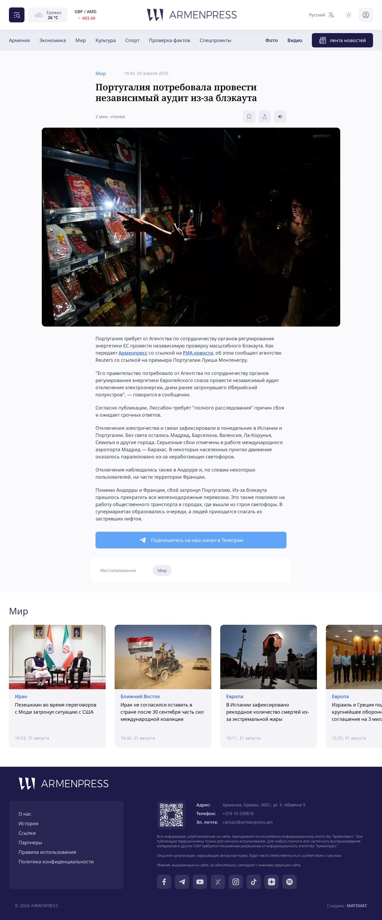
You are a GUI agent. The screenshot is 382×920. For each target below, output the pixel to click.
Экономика (52, 40)
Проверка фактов (169, 40)
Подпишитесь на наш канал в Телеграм (197, 540)
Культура (106, 40)
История (28, 823)
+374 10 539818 (238, 813)
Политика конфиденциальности (56, 861)
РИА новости (198, 353)
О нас (25, 814)
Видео (294, 40)
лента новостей (348, 40)
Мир (81, 40)
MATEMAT (357, 905)
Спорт (132, 40)
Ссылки (27, 833)
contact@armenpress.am (248, 822)
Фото (271, 40)
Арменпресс (132, 353)
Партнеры (30, 842)
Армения (19, 40)
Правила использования (47, 852)
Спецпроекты (215, 40)
